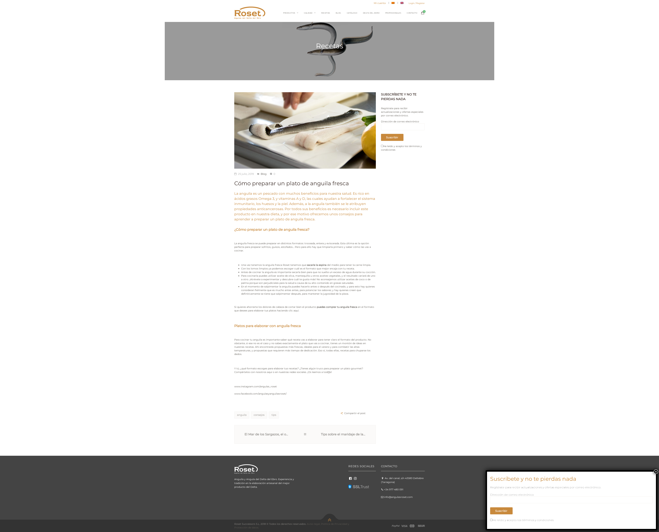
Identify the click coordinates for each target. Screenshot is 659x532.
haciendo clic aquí (288, 310)
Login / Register (417, 3)
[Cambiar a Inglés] (401, 3)
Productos (289, 13)
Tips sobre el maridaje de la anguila (344, 434)
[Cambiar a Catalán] (393, 3)
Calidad (308, 13)
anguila (242, 414)
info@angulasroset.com (398, 497)
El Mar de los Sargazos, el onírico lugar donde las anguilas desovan (267, 434)
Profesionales (393, 13)
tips (273, 414)
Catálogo (352, 13)
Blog (338, 13)
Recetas (325, 13)
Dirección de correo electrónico (400, 121)
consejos (259, 414)
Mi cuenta (380, 3)
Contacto (412, 13)
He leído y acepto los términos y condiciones (523, 520)
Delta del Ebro (371, 13)
